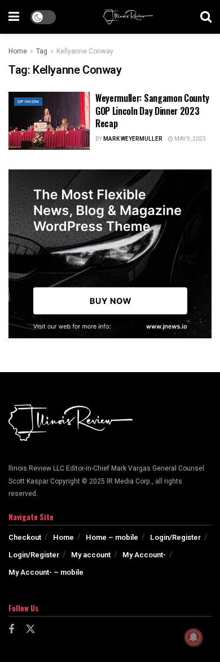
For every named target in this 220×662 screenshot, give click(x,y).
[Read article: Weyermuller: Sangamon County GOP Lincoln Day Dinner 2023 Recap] (49, 121)
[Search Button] (206, 17)
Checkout (24, 537)
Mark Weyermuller (132, 139)
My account (91, 554)
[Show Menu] (13, 17)
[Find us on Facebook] (11, 630)
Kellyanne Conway (84, 51)
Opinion (28, 102)
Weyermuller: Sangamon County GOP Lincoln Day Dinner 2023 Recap (152, 110)
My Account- (144, 554)
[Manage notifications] (193, 637)
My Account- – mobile (45, 572)
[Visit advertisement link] (110, 253)
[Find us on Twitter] (30, 630)
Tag (41, 51)
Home (17, 51)
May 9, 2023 (189, 139)
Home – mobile (112, 537)
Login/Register (175, 537)
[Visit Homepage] (128, 17)
